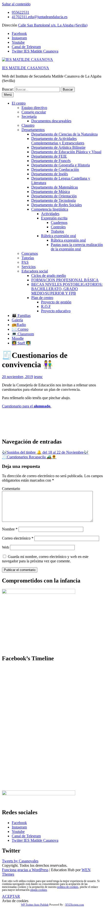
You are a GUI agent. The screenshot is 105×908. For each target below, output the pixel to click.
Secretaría (29, 116)
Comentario (11, 489)
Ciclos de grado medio (48, 275)
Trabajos (57, 231)
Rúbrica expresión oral (58, 236)
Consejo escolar (33, 112)
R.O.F (46, 306)
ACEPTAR (11, 896)
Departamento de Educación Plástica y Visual (66, 152)
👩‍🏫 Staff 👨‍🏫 (21, 343)
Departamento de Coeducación (55, 169)
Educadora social (34, 271)
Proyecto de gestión (56, 302)
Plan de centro (42, 298)
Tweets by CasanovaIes (20, 861)
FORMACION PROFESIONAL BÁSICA (65, 280)
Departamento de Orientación (54, 196)
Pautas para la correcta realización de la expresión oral (77, 247)
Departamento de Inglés (49, 174)
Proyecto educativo (56, 311)
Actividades (50, 214)
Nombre (10, 529)
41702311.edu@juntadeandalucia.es (39, 17)
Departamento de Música (50, 192)
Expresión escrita (54, 218)
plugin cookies (38, 890)
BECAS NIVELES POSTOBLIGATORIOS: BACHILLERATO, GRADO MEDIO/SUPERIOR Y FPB (67, 288)
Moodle (18, 338)
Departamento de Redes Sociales (56, 205)
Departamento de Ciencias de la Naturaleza (64, 134)
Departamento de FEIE (49, 156)
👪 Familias (21, 315)
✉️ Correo (20, 329)
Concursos (29, 253)
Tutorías (27, 258)
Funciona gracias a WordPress (25, 870)
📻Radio (19, 325)
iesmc (38, 377)
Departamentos (33, 130)
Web (5, 547)
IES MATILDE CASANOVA (25, 68)
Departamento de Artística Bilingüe (58, 147)
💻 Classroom (23, 334)
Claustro (27, 125)
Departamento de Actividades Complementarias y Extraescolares (57, 140)
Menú (8, 94)
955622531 (20, 12)
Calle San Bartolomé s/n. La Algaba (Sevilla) (52, 25)
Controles (58, 227)
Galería (17, 320)
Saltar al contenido (16, 4)
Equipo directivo (34, 108)
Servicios (28, 267)
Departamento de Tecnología (53, 200)
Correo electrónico (17, 538)
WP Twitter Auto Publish (35, 904)
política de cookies (67, 887)
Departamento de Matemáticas (54, 187)
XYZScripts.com (74, 904)
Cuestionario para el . (26, 406)
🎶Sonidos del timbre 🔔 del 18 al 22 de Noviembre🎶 (45, 452)
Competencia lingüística (49, 209)
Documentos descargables (51, 121)
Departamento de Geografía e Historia (60, 165)
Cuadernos (59, 222)
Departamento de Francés (51, 161)
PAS (25, 262)
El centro (19, 103)
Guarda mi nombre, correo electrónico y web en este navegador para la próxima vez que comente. (45, 559)
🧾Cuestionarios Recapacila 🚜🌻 (29, 457)
